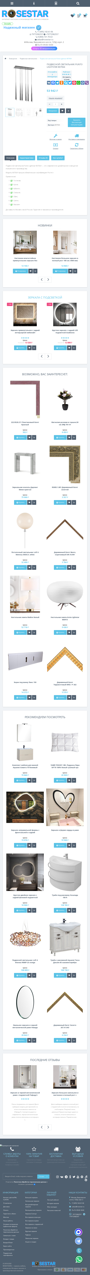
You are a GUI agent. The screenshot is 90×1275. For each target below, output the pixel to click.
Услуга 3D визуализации (44, 48)
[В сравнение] (68, 110)
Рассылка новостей (54, 1210)
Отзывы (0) (43, 158)
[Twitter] (73, 1176)
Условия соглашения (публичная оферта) (10, 1225)
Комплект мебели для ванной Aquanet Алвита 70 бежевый (25, 766)
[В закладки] (62, 110)
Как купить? (58, 158)
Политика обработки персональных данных (11, 1231)
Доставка (6, 1207)
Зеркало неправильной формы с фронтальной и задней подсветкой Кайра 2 (25, 831)
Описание (10, 158)
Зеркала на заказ (31, 1228)
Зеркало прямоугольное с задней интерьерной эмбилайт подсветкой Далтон (25, 331)
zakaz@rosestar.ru (45, 39)
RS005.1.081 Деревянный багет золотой (65, 488)
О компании (7, 1203)
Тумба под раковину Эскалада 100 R (65, 896)
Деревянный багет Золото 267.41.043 (65, 1026)
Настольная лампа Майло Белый (25, 617)
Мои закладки (52, 1207)
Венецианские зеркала (33, 1210)
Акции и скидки (30, 1242)
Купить (21, 348)
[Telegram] (78, 1240)
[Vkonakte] (61, 1176)
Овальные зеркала (31, 1238)
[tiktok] (85, 1176)
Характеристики (26, 158)
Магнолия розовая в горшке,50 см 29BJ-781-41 (64, 423)
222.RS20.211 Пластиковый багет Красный (25, 423)
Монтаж (6, 1217)
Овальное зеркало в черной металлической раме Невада (25, 1026)
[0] (72, 17)
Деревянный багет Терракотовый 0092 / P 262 (65, 683)
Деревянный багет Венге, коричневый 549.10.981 (65, 553)
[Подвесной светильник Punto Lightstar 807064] (24, 84)
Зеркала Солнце (31, 1214)
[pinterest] (85, 1180)
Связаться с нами (9, 1236)
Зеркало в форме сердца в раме (65, 830)
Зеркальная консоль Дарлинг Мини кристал (25, 488)
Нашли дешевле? (55, 98)
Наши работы (8, 1221)
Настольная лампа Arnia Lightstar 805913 (65, 618)
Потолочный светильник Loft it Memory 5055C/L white (25, 553)
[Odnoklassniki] (69, 1176)
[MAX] (78, 1232)
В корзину (21, 271)
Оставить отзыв (67, 78)
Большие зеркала (31, 1197)
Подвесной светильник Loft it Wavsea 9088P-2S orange (25, 961)
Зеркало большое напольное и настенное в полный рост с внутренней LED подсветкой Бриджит (65, 1094)
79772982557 (37, 34)
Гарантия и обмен (9, 1214)
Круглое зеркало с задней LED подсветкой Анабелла (65, 331)
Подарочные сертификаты (8, 1254)
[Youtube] (77, 1176)
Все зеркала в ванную (33, 1217)
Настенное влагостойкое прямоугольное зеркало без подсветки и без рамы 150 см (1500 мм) (25, 259)
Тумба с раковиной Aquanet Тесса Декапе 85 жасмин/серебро (65, 961)
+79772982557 (51, 34)
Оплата (5, 1210)
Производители (8, 1250)
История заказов (53, 1203)
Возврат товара (8, 1239)
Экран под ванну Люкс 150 (25, 682)
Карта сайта (7, 1246)
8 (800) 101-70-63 (44, 37)
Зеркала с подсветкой (45, 297)
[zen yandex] (81, 1176)
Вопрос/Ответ (8, 1243)
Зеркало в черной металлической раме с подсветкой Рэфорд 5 (25, 1094)
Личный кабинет (53, 1200)
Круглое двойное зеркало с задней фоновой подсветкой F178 (25, 896)
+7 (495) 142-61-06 (45, 31)
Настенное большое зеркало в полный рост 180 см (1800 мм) (65, 259)
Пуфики (28, 1235)
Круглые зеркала (31, 1231)
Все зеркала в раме (32, 1221)
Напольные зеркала (32, 1201)
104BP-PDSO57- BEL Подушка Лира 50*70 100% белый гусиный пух (65, 766)
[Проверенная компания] (9, 1146)
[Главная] (5, 59)
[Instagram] (57, 1176)
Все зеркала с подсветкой (34, 1224)
